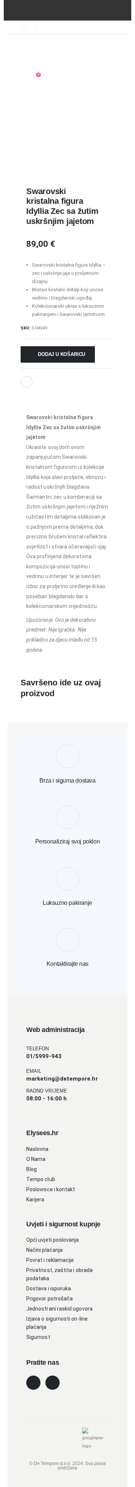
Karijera (35, 1199)
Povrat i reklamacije (50, 1260)
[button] (40, 45)
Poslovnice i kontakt (50, 1189)
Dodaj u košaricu (61, 354)
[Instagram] (37, 27)
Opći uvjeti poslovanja (52, 1240)
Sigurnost (38, 1337)
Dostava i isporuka (48, 1288)
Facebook (27, 382)
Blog (31, 1169)
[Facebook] (24, 27)
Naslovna (37, 1149)
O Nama (35, 1159)
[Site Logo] (46, 61)
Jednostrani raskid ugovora (59, 1309)
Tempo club (40, 1179)
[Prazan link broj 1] (27, 45)
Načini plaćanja (44, 1250)
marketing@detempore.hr (62, 1078)
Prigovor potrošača (49, 1299)
